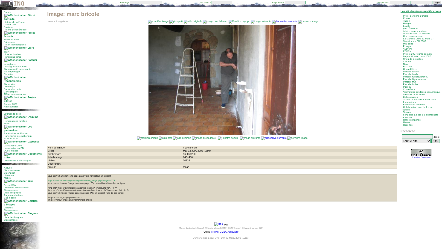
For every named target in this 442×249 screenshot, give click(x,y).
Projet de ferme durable (415, 16)
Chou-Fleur (409, 89)
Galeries (8, 207)
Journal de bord (12, 114)
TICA (6, 51)
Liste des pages (12, 192)
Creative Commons (421, 157)
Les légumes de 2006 (15, 66)
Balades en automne (414, 104)
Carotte (407, 61)
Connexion (9, 84)
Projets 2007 (10, 104)
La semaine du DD (14, 148)
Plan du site (10, 24)
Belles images (410, 97)
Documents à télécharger (17, 160)
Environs (8, 27)
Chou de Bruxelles (413, 59)
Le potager (10, 64)
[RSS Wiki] (218, 224)
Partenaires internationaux (18, 136)
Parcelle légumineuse (414, 79)
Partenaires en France (16, 133)
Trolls (6, 123)
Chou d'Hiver (410, 69)
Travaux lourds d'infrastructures (419, 99)
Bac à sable (10, 197)
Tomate (407, 112)
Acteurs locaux (12, 138)
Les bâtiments (410, 28)
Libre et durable (12, 54)
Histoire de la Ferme (14, 22)
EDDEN (407, 51)
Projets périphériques (15, 29)
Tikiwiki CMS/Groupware (224, 231)
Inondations (409, 102)
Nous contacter (12, 170)
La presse (33, 141)
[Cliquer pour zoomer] (222, 134)
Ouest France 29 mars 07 (416, 33)
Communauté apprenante (17, 69)
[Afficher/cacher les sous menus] (15, 15)
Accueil (8, 167)
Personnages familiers (15, 121)
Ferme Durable (12, 39)
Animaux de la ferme (414, 94)
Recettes (8, 74)
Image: (73, 14)
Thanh (406, 21)
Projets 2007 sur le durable (417, 54)
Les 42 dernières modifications (421, 11)
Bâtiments (9, 42)
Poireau (407, 87)
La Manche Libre (13, 145)
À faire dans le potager (415, 31)
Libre (31, 47)
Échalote (408, 66)
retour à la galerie (58, 21)
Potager (32, 60)
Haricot (406, 122)
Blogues (33, 213)
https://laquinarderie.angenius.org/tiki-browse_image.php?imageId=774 (81, 180)
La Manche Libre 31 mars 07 (418, 38)
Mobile (7, 178)
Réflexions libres (12, 57)
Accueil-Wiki (10, 185)
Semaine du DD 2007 (414, 41)
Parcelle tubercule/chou (415, 76)
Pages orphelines (13, 195)
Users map (9, 175)
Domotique (9, 86)
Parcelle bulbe (410, 84)
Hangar (407, 23)
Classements (10, 190)
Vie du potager (12, 71)
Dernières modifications (16, 187)
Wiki (30, 181)
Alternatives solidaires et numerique (422, 92)
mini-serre (408, 43)
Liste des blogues (13, 217)
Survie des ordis (12, 89)
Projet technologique (15, 44)
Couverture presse (413, 36)
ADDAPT (407, 48)
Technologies (12, 81)
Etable (406, 26)
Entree (7, 12)
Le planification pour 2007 (417, 56)
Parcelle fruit (409, 81)
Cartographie (11, 91)
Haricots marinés (412, 120)
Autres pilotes (11, 106)
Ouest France (11, 150)
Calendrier (9, 173)
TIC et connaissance (15, 94)
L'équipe (33, 117)
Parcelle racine (411, 71)
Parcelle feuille (411, 74)
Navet (406, 64)
